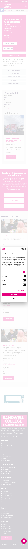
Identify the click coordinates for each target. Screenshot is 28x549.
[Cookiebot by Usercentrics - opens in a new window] (20, 249)
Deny (14, 298)
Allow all (14, 294)
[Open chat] (24, 541)
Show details (21, 290)
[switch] (24, 276)
